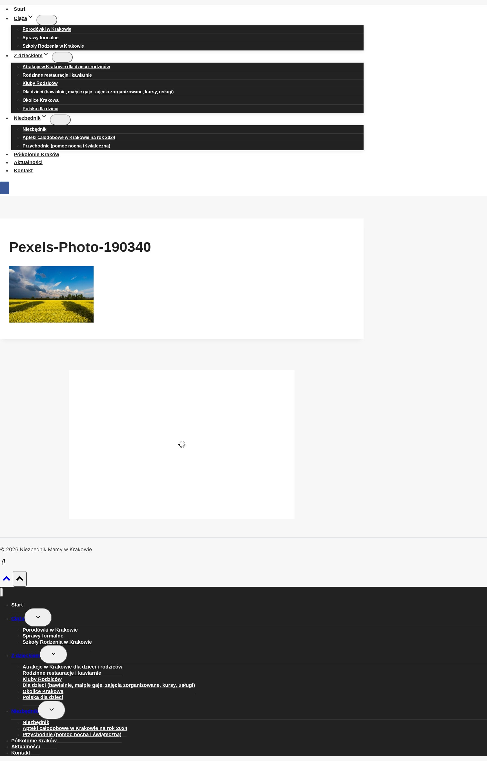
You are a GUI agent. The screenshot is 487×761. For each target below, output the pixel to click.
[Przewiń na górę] (6, 579)
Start (19, 9)
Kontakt (23, 170)
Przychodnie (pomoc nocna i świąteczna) (66, 146)
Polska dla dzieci (40, 108)
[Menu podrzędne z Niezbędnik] (60, 119)
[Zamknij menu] (1, 592)
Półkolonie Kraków (36, 154)
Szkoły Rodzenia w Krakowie (53, 46)
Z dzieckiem (25, 655)
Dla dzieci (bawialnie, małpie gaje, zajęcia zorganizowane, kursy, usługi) (98, 92)
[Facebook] (4, 188)
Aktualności (28, 162)
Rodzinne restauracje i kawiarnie (62, 673)
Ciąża (18, 618)
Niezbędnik (24, 711)
